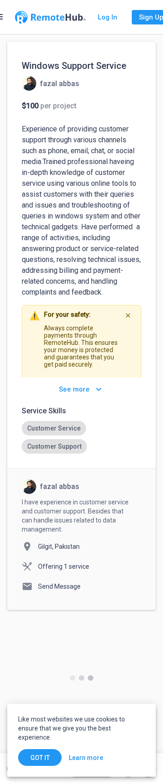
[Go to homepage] (50, 17)
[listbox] (81, 437)
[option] (54, 428)
